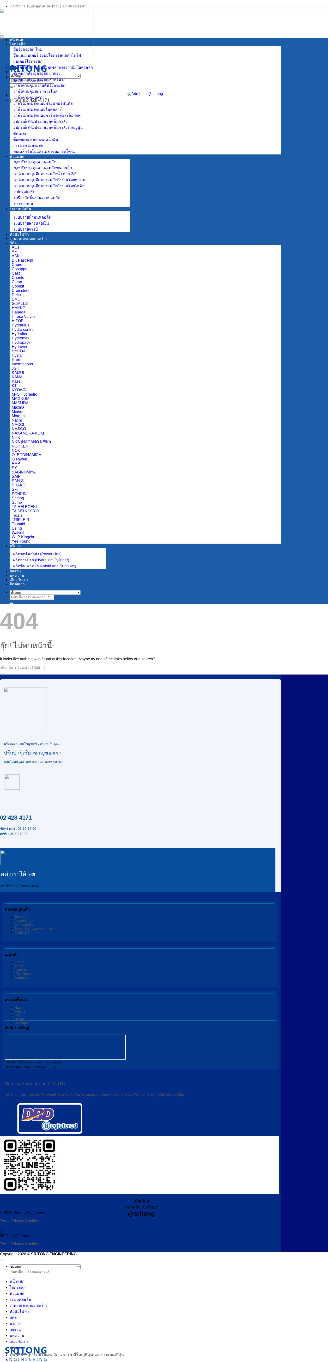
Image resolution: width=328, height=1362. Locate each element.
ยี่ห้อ (13, 243)
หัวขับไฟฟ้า (19, 234)
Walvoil (19, 1011)
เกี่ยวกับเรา (19, 580)
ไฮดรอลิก (18, 44)
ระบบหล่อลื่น (20, 209)
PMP (18, 1015)
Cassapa (21, 1023)
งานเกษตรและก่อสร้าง (29, 239)
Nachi (18, 1007)
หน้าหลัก (17, 40)
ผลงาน (15, 571)
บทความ (17, 575)
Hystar (19, 1019)
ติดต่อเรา (17, 584)
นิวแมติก (17, 156)
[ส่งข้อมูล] (11, 87)
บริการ (15, 546)
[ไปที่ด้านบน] (2, 1259)
